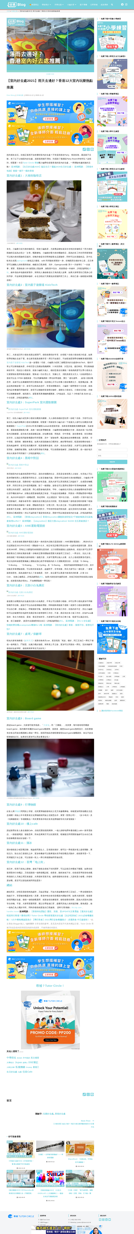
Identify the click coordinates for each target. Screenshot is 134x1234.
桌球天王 (29, 640)
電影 (107, 704)
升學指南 (116, 676)
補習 (122, 697)
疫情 (121, 693)
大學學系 (100, 680)
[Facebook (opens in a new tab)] (122, 4)
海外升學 (106, 693)
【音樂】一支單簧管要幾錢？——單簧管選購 (50, 1156)
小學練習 (122, 686)
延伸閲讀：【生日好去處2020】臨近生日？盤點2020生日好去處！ (42, 167)
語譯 (115, 700)
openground (22, 261)
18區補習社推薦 (112, 666)
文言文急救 (119, 690)
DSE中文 (100, 669)
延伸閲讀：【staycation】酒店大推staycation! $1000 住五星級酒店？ (55, 521)
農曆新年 (122, 700)
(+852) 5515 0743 (75, 1219)
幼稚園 (100, 690)
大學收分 (108, 680)
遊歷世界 (100, 704)
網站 (41, 577)
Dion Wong (11, 95)
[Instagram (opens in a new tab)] (126, 4)
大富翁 (46, 725)
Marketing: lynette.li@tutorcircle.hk (80, 1222)
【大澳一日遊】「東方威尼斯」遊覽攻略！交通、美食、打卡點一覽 (80, 1191)
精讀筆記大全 (102, 697)
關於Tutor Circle (45, 1219)
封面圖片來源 (50, 74)
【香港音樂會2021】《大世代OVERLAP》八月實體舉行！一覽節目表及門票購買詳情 (50, 1193)
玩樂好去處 (48, 1114)
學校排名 (100, 683)
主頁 (8, 11)
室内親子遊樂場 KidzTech (18, 362)
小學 (107, 686)
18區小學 (117, 663)
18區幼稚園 (101, 666)
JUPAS (117, 669)
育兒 (117, 697)
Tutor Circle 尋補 (31, 163)
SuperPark (21, 426)
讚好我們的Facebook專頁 (112, 711)
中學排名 (115, 673)
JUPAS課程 (101, 673)
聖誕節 (111, 697)
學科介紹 (108, 683)
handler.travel (13, 911)
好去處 (116, 680)
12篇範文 (100, 663)
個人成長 (108, 676)
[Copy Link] (84, 149)
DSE (121, 666)
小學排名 (114, 686)
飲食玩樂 (114, 704)
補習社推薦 (108, 700)
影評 (106, 690)
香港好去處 (60, 1114)
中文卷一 (100, 676)
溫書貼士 (114, 693)
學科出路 (116, 683)
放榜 (112, 690)
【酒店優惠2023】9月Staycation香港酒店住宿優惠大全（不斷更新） (21, 1191)
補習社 (100, 700)
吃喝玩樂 (14, 11)
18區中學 (109, 663)
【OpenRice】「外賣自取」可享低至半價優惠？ (80, 1160)
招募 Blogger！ (44, 1222)
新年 (99, 693)
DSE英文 (109, 669)
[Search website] (112, 4)
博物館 (18, 811)
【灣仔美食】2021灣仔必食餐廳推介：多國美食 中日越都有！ (61, 920)
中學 (109, 673)
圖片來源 (19, 243)
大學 (124, 676)
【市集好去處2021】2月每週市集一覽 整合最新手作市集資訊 (20, 1162)
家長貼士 (100, 686)
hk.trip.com (78, 907)
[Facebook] (92, 149)
